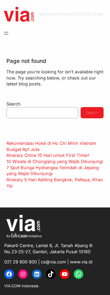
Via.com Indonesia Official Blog (71, 14)
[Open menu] (6, 33)
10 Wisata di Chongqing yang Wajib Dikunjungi (54, 161)
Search (13, 104)
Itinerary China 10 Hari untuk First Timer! (47, 155)
